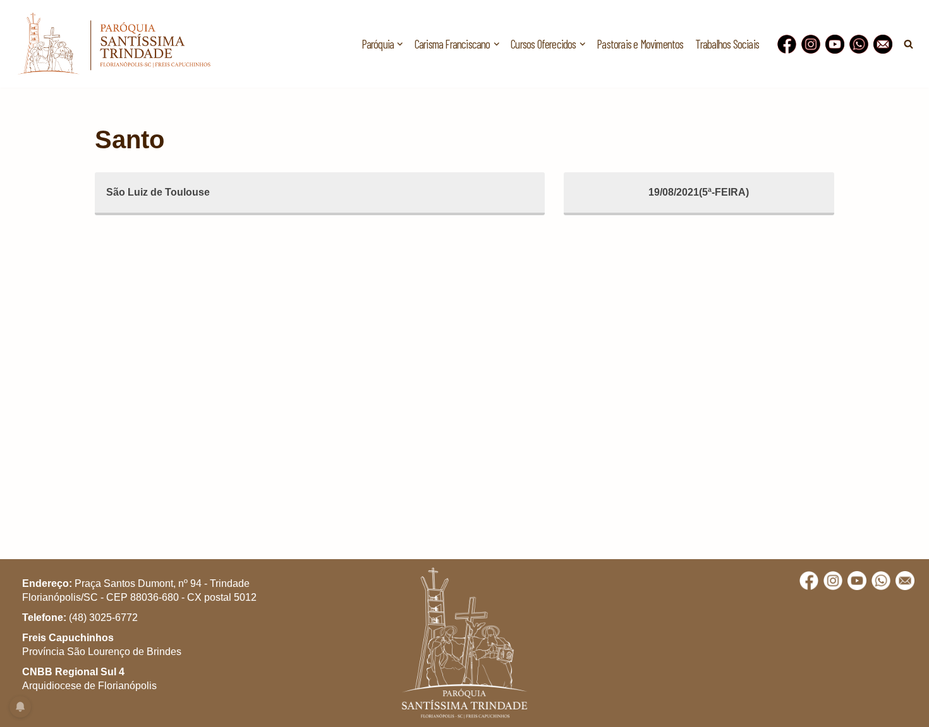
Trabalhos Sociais (727, 44)
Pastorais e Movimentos (640, 44)
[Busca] (908, 44)
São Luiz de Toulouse (158, 192)
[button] (400, 44)
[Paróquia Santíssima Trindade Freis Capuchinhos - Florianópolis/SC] (114, 43)
